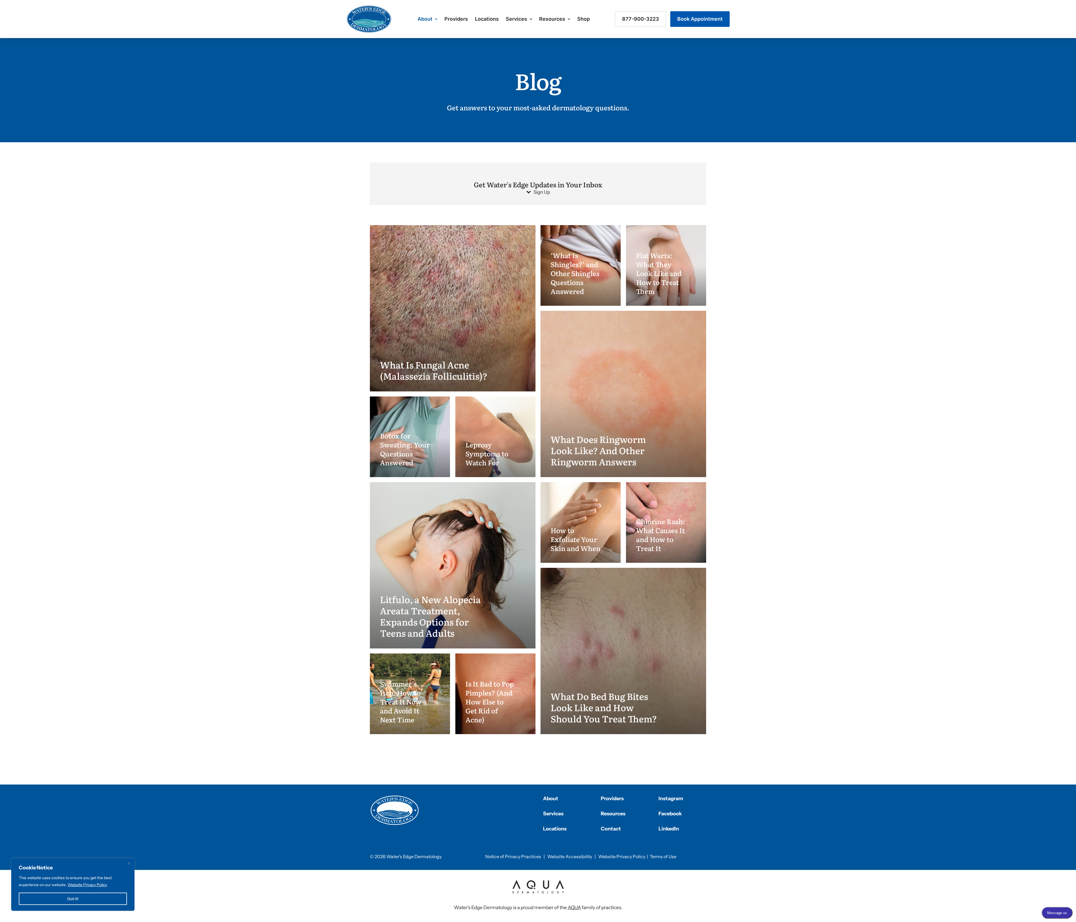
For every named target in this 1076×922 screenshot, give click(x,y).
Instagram (670, 798)
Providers (456, 19)
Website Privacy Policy (87, 884)
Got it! (72, 898)
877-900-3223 (640, 19)
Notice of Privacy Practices (513, 856)
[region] (72, 884)
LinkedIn (668, 829)
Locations (487, 19)
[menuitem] (427, 19)
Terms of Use (663, 856)
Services (516, 19)
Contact (611, 829)
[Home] (395, 810)
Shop (583, 19)
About (425, 19)
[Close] (128, 863)
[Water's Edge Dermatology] (369, 19)
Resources (552, 19)
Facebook (670, 814)
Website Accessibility (569, 856)
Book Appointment (700, 19)
